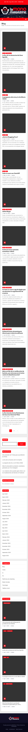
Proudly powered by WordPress (9, 725)
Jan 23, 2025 (7, 376)
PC (3, 576)
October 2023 (5, 549)
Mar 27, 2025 (7, 706)
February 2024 (6, 537)
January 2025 (5, 503)
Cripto (3, 569)
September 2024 (6, 515)
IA (2, 572)
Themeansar (13, 726)
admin (12, 59)
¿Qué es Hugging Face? (10, 137)
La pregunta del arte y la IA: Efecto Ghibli (12, 463)
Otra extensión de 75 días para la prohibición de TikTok (11, 623)
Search (5, 439)
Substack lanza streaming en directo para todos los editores (12, 332)
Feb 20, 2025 (7, 295)
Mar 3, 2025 (6, 253)
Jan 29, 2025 (7, 335)
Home (3, 25)
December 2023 (6, 543)
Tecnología (9, 53)
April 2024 (5, 531)
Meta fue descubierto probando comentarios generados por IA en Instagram (11, 704)
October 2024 (5, 512)
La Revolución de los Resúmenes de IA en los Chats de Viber (13, 414)
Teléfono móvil (6, 588)
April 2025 (5, 494)
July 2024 (4, 521)
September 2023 (6, 552)
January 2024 (5, 540)
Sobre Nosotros (19, 729)
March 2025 (5, 497)
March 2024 (5, 534)
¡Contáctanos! (12, 729)
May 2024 (4, 527)
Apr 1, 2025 (6, 100)
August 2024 (5, 518)
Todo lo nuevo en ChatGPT (11, 173)
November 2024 (6, 509)
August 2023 (5, 555)
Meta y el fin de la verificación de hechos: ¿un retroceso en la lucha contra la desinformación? (13, 373)
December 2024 (6, 506)
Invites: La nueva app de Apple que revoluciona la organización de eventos (14, 291)
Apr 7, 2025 (6, 625)
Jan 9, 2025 (6, 416)
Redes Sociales (9, 369)
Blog (4, 53)
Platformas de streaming (8, 579)
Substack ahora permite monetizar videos (10, 250)
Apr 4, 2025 (6, 59)
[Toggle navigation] (26, 19)
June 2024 (5, 524)
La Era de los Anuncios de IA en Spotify (12, 459)
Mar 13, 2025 (7, 175)
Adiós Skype (6, 211)
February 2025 (6, 500)
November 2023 (6, 546)
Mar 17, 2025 (7, 139)
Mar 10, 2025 (7, 213)
